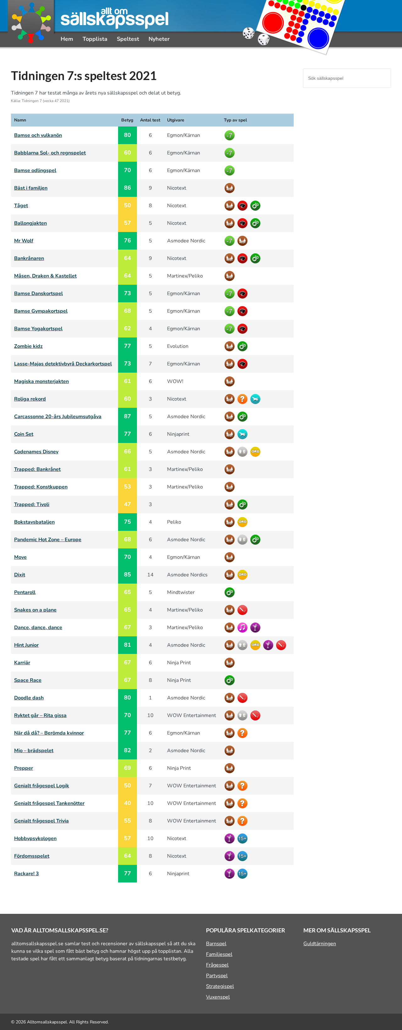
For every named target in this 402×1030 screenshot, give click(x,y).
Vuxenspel (218, 997)
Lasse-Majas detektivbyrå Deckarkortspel (63, 363)
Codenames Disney (36, 451)
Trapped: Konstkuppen (41, 486)
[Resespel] (256, 399)
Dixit (19, 574)
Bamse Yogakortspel (38, 328)
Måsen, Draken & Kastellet (45, 275)
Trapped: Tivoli (31, 504)
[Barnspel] (230, 135)
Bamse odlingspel (35, 170)
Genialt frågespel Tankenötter (49, 803)
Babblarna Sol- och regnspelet (50, 152)
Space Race (27, 680)
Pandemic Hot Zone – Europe (47, 539)
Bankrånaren (29, 258)
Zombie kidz (28, 346)
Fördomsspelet (31, 856)
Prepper (23, 768)
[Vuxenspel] (243, 838)
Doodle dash (29, 697)
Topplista (95, 39)
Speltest (128, 39)
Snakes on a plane (35, 610)
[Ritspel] (243, 610)
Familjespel (219, 954)
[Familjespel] (230, 188)
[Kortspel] (243, 205)
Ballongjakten (30, 223)
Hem (67, 39)
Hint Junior (26, 645)
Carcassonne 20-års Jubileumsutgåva (57, 416)
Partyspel (217, 975)
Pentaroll (24, 592)
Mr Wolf (23, 240)
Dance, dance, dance (38, 627)
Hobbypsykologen (35, 838)
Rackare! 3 (26, 873)
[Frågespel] (243, 399)
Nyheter (159, 39)
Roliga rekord (30, 399)
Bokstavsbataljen (34, 522)
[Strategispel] (256, 205)
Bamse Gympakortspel (41, 311)
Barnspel (216, 943)
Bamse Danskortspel (38, 293)
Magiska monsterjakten (41, 381)
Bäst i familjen (30, 188)
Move (20, 557)
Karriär (22, 662)
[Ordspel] (256, 451)
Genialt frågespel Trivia (41, 820)
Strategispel (220, 986)
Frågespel (217, 965)
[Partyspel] (256, 627)
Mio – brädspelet (33, 750)
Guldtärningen (319, 943)
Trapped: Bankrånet (37, 469)
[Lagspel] (243, 451)
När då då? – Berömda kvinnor (49, 733)
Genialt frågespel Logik (41, 785)
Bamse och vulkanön (38, 135)
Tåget (21, 205)
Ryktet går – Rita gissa (40, 715)
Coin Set (23, 434)
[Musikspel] (243, 627)
